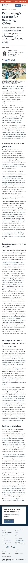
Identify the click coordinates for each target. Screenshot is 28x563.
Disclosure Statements (19, 553)
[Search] (22, 5)
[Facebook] (7, 547)
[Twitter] (9, 547)
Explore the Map (5, 534)
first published (13, 499)
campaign (12, 411)
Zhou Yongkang (17, 231)
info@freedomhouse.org (19, 540)
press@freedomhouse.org (20, 544)
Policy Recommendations (7, 532)
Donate (18, 5)
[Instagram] (12, 547)
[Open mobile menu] (25, 5)
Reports (16, 530)
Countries (4, 530)
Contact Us (4, 551)
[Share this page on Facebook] (6, 60)
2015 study (18, 400)
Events (16, 532)
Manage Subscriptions (6, 553)
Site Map (3, 550)
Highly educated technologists (9, 262)
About (16, 534)
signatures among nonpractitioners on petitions (13, 197)
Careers (16, 535)
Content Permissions (18, 551)
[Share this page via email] (12, 60)
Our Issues (4, 529)
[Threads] (14, 547)
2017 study (11, 109)
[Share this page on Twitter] (9, 60)
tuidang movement (12, 404)
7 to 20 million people (15, 111)
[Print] (14, 60)
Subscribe (7, 520)
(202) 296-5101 (5, 543)
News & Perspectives (19, 529)
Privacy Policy (17, 550)
